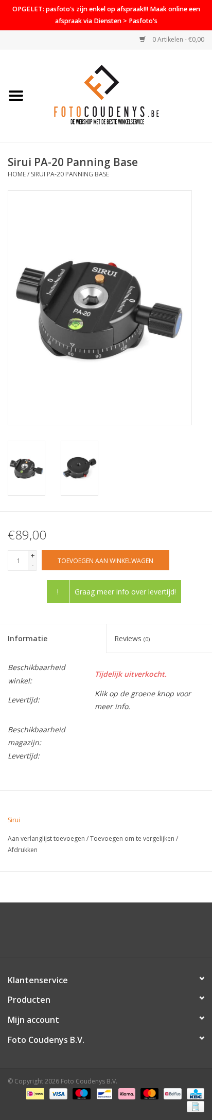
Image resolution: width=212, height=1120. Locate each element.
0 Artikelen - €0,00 (177, 39)
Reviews (132, 638)
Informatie (27, 638)
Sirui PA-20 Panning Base (70, 174)
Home (17, 174)
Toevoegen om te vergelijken (133, 838)
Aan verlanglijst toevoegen (46, 838)
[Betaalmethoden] (34, 1093)
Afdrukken (23, 849)
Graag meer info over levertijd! (125, 592)
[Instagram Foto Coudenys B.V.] (115, 934)
